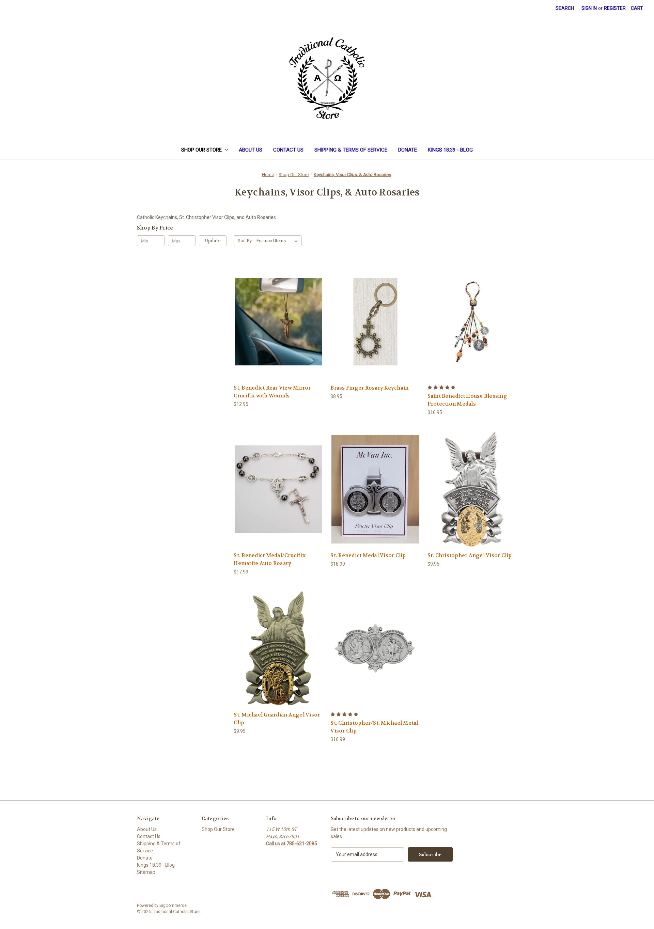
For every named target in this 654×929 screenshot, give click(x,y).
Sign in (589, 8)
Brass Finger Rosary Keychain (369, 387)
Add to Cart (375, 327)
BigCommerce (173, 905)
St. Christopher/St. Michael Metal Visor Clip (374, 727)
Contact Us (288, 150)
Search (565, 8)
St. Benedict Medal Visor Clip (368, 555)
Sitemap (146, 872)
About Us (250, 150)
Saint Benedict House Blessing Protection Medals (467, 400)
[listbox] (278, 241)
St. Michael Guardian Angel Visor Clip (277, 718)
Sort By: (245, 240)
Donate (407, 150)
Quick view (253, 313)
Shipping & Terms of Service (350, 150)
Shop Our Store (201, 150)
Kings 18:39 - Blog (450, 150)
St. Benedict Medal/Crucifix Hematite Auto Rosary (270, 559)
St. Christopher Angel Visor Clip (469, 555)
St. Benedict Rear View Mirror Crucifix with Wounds (272, 391)
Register (615, 8)
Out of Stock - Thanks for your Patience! (278, 327)
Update (213, 240)
